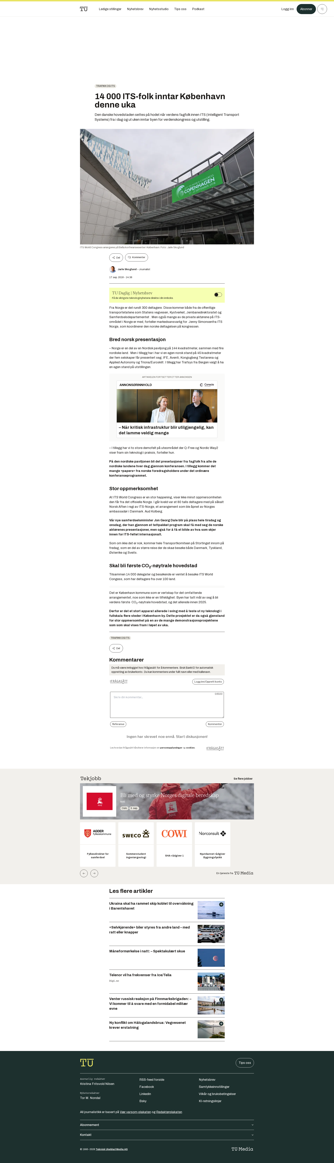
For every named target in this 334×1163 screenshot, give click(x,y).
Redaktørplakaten (169, 1112)
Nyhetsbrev (207, 1079)
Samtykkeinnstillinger (214, 1087)
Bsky (142, 1101)
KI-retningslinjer (210, 1101)
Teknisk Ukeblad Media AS (112, 1149)
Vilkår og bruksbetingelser (217, 1094)
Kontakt (86, 1135)
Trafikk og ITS (105, 86)
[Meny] (322, 9)
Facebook (146, 1087)
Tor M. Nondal (90, 1098)
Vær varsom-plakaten (135, 1112)
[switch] (218, 295)
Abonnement (89, 1125)
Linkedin (145, 1094)
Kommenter (138, 257)
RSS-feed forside (151, 1079)
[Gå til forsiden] (84, 9)
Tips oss (245, 1063)
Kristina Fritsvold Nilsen (97, 1084)
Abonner (306, 9)
